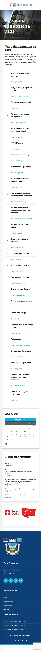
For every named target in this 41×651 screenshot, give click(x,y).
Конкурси (6, 609)
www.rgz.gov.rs (16, 233)
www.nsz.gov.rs (16, 187)
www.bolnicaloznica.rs (18, 295)
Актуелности (14, 15)
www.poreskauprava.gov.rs (20, 345)
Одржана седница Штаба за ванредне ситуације (20, 489)
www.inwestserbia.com (19, 122)
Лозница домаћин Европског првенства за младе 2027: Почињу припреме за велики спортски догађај (20, 471)
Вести (5, 597)
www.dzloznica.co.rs (18, 283)
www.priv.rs (15, 307)
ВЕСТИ (17, 640)
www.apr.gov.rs (16, 82)
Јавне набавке (7, 605)
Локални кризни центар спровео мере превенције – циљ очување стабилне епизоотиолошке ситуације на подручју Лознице (20, 481)
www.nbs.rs (15, 319)
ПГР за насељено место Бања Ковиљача (17, 495)
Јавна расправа (8, 601)
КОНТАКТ (25, 640)
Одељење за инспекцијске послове (14, 625)
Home (5, 15)
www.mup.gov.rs (17, 271)
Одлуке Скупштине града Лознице (13, 629)
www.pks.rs (15, 108)
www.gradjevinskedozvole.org (21, 219)
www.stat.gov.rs (16, 400)
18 (12, 434)
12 (16, 431)
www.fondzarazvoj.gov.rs (20, 96)
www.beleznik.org (17, 357)
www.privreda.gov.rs (18, 161)
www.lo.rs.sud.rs (17, 259)
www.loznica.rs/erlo (18, 386)
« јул (6, 444)
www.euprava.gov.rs (18, 333)
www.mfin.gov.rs (17, 173)
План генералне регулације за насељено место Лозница (19, 463)
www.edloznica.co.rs (18, 247)
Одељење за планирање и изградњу (14, 621)
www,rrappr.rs (16, 149)
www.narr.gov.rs (16, 137)
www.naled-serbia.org (18, 202)
